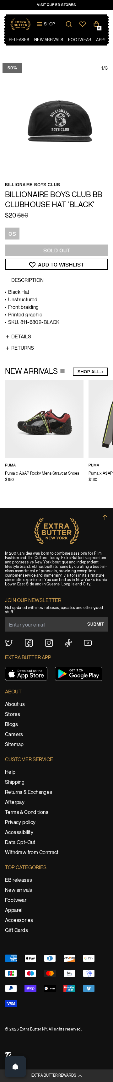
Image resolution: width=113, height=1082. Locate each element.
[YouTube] (88, 643)
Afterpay (14, 802)
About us (15, 704)
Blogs (11, 724)
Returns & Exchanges (28, 792)
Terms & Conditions (26, 812)
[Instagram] (49, 643)
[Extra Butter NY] (20, 24)
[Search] (69, 24)
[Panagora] (8, 1055)
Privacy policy (20, 822)
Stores (12, 714)
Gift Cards (16, 930)
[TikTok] (68, 643)
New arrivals (18, 890)
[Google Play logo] (78, 674)
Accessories (19, 920)
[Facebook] (29, 643)
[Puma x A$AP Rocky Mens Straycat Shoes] (44, 435)
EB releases (18, 880)
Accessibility (19, 832)
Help (10, 772)
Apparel (14, 910)
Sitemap (14, 744)
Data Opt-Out (20, 842)
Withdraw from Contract (32, 852)
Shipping (14, 782)
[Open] (15, 1066)
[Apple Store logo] (26, 674)
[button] (56, 1075)
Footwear (15, 900)
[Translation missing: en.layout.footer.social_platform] (9, 643)
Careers (14, 734)
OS (12, 234)
